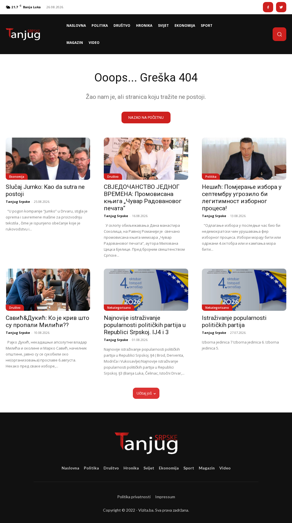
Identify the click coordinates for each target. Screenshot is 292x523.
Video (225, 467)
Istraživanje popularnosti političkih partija (234, 321)
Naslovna (70, 467)
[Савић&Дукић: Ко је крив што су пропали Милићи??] (48, 290)
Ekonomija (16, 177)
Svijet (148, 467)
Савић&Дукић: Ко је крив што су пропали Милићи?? (47, 321)
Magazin (207, 467)
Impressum (165, 496)
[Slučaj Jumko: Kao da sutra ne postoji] (48, 159)
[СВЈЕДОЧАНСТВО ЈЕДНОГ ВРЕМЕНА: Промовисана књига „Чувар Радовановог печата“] (146, 159)
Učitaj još (144, 393)
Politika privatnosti (134, 496)
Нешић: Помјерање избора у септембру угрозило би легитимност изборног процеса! (241, 197)
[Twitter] (281, 7)
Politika (210, 177)
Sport (188, 467)
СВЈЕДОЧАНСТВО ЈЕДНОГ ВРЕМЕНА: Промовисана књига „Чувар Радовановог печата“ (143, 197)
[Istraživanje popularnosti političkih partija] (244, 290)
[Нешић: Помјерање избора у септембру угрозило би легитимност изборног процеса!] (244, 159)
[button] (279, 34)
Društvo (113, 177)
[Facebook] (268, 7)
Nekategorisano (119, 308)
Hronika (131, 467)
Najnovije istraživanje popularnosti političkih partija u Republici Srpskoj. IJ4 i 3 (145, 325)
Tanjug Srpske (18, 201)
